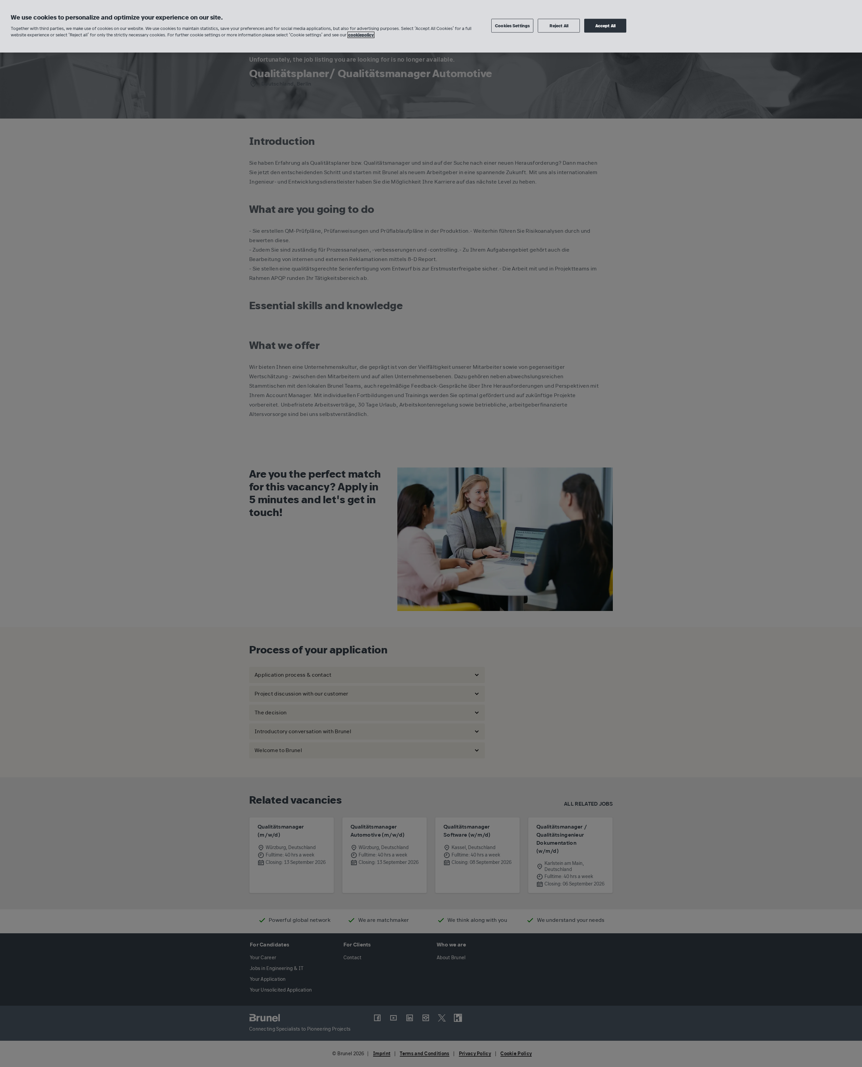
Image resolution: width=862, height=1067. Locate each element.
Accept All (605, 25)
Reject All (559, 25)
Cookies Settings (512, 25)
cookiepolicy (361, 34)
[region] (431, 26)
